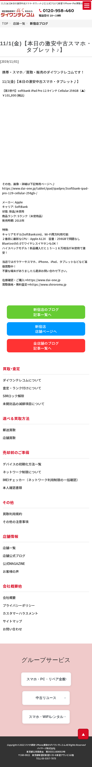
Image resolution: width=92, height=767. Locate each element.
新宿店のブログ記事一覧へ (46, 312)
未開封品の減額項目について (24, 403)
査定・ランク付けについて (22, 388)
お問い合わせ (12, 629)
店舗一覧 (19, 23)
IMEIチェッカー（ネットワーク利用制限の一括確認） (41, 480)
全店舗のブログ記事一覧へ (46, 346)
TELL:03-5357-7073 (46, 758)
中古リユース (46, 698)
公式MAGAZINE (14, 563)
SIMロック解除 (13, 396)
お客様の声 (11, 571)
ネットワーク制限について (22, 472)
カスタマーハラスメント (20, 613)
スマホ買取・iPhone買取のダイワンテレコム (45, 744)
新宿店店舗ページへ (46, 329)
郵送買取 (9, 430)
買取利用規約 (12, 514)
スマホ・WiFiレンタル (46, 717)
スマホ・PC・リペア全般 (46, 679)
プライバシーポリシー (19, 605)
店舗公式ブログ (14, 555)
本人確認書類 (12, 487)
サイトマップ (12, 621)
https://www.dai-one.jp (43, 280)
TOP (5, 23)
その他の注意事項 (15, 521)
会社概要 (9, 597)
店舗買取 (9, 437)
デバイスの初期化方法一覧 (22, 464)
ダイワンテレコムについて (22, 380)
